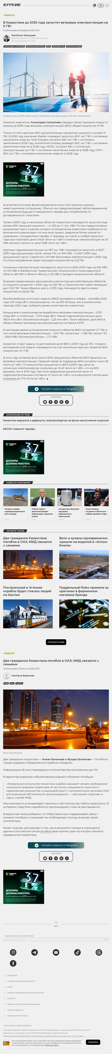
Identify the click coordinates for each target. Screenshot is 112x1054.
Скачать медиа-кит (15, 1010)
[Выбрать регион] (94, 5)
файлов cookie (51, 1045)
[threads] (99, 952)
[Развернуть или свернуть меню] (107, 5)
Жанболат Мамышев (23, 35)
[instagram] (13, 952)
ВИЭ (48, 46)
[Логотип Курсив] (12, 4)
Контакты (11, 999)
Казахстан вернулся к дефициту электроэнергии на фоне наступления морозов (56, 420)
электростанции (74, 46)
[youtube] (56, 952)
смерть (19, 683)
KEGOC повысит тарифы (19, 428)
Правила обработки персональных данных (25, 993)
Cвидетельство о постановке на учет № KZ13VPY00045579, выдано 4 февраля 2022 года (35, 1033)
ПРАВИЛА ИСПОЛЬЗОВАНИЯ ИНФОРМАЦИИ (23, 1004)
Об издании (12, 976)
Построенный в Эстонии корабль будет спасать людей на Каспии (27, 591)
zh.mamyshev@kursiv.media (23, 41)
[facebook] (13, 963)
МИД (6, 683)
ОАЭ (12, 683)
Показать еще (56, 642)
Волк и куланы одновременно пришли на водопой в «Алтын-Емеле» (83, 541)
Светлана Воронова (22, 675)
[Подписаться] (107, 939)
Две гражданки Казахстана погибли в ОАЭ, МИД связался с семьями (27, 541)
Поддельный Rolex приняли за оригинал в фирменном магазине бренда (83, 591)
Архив (9, 987)
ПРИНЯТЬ (93, 1042)
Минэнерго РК (58, 46)
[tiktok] (77, 952)
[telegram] (34, 952)
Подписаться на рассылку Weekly (19, 936)
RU (100, 5)
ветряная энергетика (36, 46)
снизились (10, 378)
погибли (45, 831)
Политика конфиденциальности (21, 981)
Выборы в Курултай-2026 (17, 1016)
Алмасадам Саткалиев (14, 46)
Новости (9, 15)
